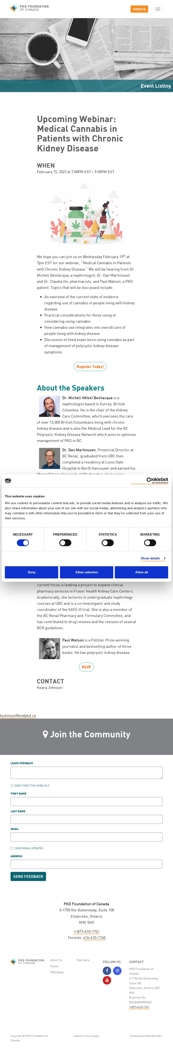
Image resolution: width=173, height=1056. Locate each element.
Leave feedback (22, 763)
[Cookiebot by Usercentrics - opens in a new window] (149, 480)
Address (16, 856)
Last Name (18, 811)
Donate (139, 9)
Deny (31, 572)
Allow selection (86, 572)
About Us (56, 960)
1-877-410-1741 (87, 931)
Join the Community (90, 734)
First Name (18, 794)
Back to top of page (87, 1035)
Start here (82, 960)
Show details (150, 558)
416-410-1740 (94, 937)
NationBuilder (153, 1035)
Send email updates (29, 848)
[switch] (65, 542)
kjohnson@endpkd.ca (18, 715)
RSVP (86, 667)
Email (15, 829)
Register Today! (90, 366)
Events (54, 966)
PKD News (57, 972)
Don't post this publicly (32, 785)
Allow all (141, 572)
